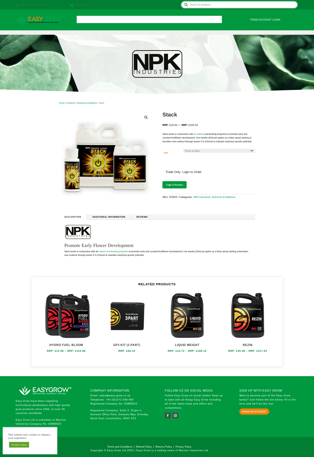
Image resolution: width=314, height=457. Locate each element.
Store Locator (167, 20)
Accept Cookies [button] (19, 444)
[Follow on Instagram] (175, 415)
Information (123, 20)
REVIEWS (142, 217)
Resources (188, 20)
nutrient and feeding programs (113, 251)
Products (101, 20)
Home (87, 20)
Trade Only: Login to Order (184, 172)
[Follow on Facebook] (168, 415)
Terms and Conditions (119, 446)
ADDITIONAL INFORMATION (108, 217)
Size (166, 153)
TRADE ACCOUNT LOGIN (265, 19)
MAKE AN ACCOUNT (254, 411)
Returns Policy (164, 446)
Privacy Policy (183, 446)
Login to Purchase (174, 185)
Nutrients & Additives (87, 103)
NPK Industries (201, 197)
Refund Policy (143, 446)
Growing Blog (144, 20)
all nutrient (199, 134)
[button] (146, 117)
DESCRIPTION (72, 217)
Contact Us (208, 20)
